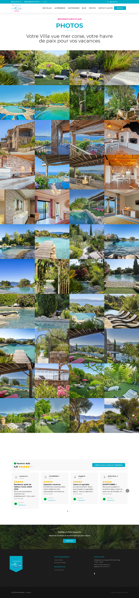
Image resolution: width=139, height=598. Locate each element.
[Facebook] (107, 2)
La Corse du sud (58, 570)
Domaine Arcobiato (60, 562)
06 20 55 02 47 (16, 1)
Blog (84, 8)
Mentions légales (116, 592)
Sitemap (125, 592)
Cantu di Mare (58, 560)
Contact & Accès (105, 8)
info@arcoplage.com (32, 1)
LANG (44, 2)
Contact (114, 2)
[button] (11, 490)
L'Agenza (28, 592)
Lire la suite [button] (18, 499)
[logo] (16, 8)
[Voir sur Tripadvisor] (16, 477)
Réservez (120, 8)
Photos (92, 8)
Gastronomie (73, 8)
